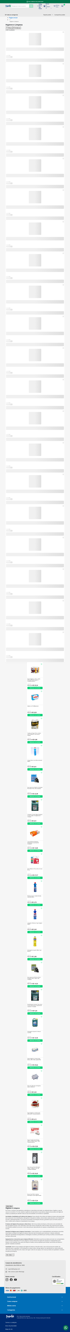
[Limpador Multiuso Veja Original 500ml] (35, 914)
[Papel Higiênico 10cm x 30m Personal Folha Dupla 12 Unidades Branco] (35, 670)
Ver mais (9, 1255)
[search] (22, 6)
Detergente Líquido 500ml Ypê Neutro (34, 951)
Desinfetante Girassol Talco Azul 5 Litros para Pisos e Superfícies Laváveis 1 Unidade (34, 1005)
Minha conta (11, 1306)
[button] (39, 6)
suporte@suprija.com (14, 1269)
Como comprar (12, 1301)
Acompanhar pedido (59, 15)
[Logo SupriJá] (10, 1316)
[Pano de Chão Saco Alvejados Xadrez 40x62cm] (35, 1077)
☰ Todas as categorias (11, 15)
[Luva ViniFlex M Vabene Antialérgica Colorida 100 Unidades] (35, 833)
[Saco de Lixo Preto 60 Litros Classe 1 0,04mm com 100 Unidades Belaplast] (35, 1158)
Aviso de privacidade (11, 1326)
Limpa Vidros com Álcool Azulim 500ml (34, 761)
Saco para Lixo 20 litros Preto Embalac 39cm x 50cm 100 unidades (34, 978)
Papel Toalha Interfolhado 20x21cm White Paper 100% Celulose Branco (33, 1141)
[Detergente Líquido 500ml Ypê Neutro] (35, 941)
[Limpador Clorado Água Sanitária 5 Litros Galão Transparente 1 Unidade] (35, 805)
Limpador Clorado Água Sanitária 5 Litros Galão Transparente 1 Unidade (34, 815)
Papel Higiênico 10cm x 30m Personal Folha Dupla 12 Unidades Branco (33, 680)
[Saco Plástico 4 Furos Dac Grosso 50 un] (35, 860)
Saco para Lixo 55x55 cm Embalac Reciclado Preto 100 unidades (35, 788)
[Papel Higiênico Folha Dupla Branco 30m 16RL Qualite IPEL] (35, 1050)
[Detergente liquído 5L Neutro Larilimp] (35, 1022)
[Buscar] (31, 6)
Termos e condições (11, 1322)
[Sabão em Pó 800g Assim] (35, 697)
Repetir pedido (47, 15)
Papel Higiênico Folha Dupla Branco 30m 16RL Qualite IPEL (34, 1059)
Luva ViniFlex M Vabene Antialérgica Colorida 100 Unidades (33, 843)
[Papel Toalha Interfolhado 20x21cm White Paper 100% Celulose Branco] (35, 1131)
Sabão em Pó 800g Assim (33, 706)
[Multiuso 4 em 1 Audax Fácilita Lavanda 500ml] (35, 887)
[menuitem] (48, 15)
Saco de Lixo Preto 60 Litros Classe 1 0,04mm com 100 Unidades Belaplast (33, 1168)
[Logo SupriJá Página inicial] (8, 6)
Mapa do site (9, 1329)
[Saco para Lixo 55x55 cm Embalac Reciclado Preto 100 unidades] (35, 778)
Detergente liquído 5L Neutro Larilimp (34, 1032)
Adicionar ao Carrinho (35, 688)
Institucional (11, 1297)
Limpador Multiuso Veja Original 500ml (34, 923)
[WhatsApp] (65, 1327)
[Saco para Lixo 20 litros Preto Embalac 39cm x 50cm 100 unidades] (35, 968)
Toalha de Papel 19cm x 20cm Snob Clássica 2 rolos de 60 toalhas (34, 734)
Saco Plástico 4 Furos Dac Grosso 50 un (34, 869)
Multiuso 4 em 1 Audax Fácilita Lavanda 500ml (34, 896)
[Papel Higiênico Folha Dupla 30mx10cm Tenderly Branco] (35, 1104)
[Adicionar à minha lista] (42, 664)
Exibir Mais (9, 1206)
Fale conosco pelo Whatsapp (35, 1)
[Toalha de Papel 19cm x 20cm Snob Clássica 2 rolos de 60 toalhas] (35, 724)
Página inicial (13, 18)
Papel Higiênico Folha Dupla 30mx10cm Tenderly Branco (33, 1113)
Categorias (11, 1310)
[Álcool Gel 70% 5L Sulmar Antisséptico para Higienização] (35, 1185)
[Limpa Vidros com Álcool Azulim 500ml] (35, 751)
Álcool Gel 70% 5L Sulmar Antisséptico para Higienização (34, 1195)
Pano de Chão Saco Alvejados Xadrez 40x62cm (34, 1086)
